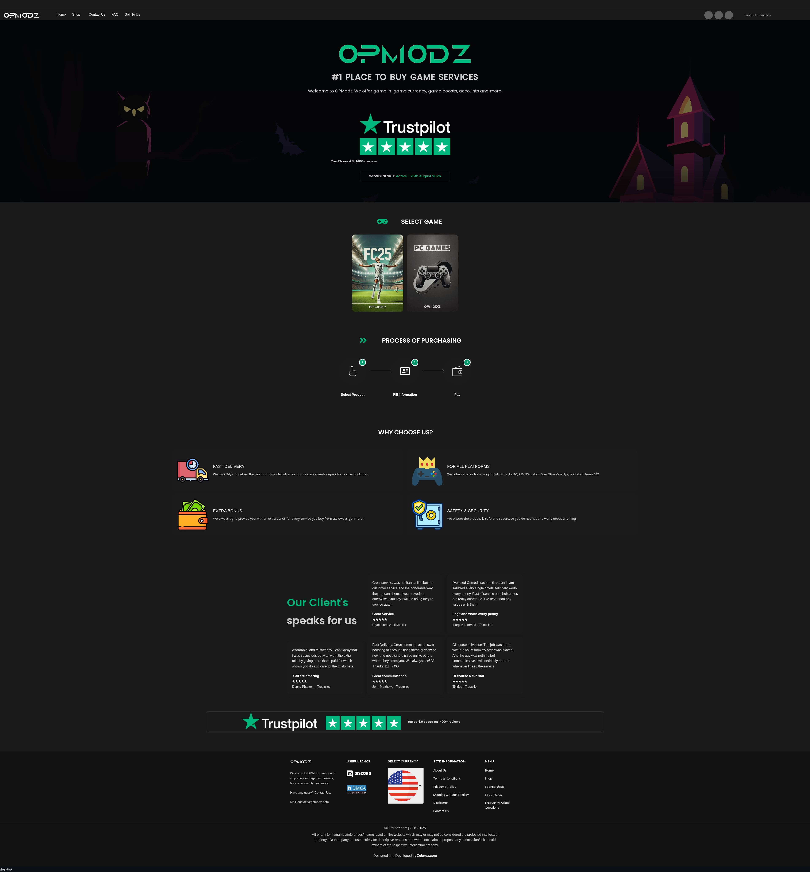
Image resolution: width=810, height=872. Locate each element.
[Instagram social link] (718, 15)
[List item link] (456, 771)
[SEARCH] (804, 12)
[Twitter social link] (708, 15)
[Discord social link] (729, 15)
